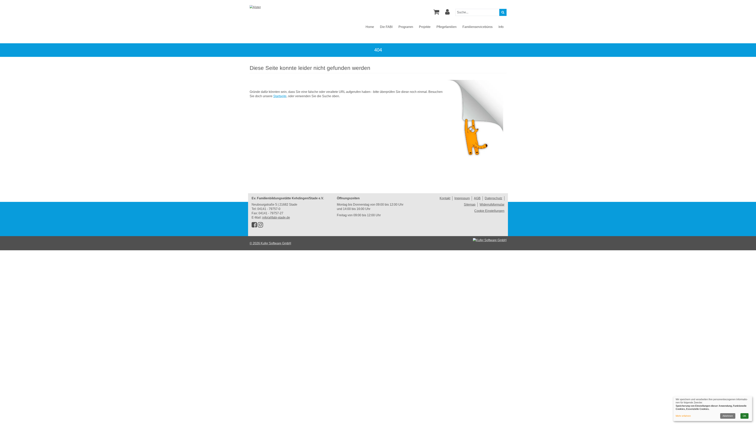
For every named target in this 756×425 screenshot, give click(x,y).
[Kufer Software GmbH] (490, 239)
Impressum (462, 198)
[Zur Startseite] (255, 7)
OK (744, 416)
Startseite (279, 96)
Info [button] (501, 27)
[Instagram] (260, 226)
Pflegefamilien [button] (446, 27)
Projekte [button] (425, 27)
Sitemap (469, 204)
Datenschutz (493, 198)
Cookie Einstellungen (489, 211)
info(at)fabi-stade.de (276, 217)
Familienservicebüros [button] (477, 27)
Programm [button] (405, 27)
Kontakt (445, 198)
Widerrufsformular (492, 204)
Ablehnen (728, 416)
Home (370, 27)
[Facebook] (254, 226)
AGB (477, 198)
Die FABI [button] (386, 27)
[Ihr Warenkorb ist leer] (436, 13)
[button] (447, 13)
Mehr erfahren (683, 416)
